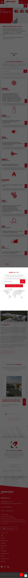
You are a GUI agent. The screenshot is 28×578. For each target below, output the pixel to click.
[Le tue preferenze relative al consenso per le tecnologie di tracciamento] (25, 575)
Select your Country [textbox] (8, 281)
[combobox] (14, 281)
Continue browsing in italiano (14, 285)
